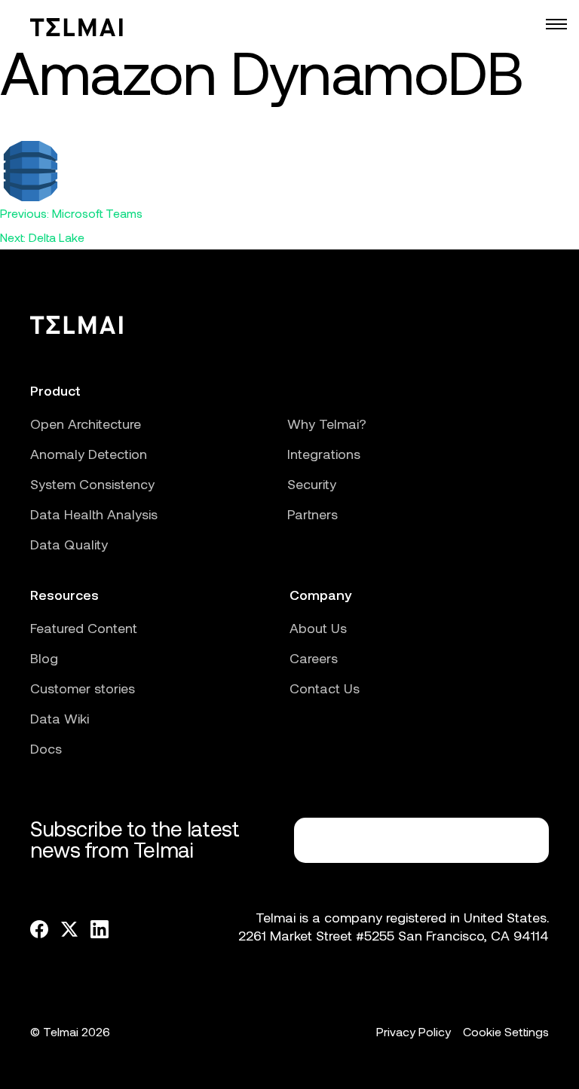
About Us (318, 627)
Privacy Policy (413, 1031)
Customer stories (82, 688)
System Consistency (92, 484)
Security (311, 484)
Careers (314, 658)
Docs (46, 748)
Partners (312, 514)
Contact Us (325, 688)
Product (55, 390)
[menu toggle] (556, 24)
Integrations (323, 453)
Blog (44, 658)
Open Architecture (85, 423)
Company (320, 594)
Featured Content (83, 627)
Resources (64, 594)
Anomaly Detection (88, 453)
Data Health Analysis (94, 514)
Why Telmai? (326, 423)
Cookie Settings (506, 1031)
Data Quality (69, 544)
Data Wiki (59, 718)
